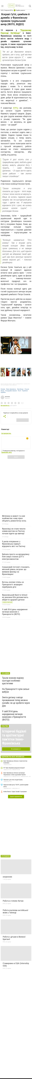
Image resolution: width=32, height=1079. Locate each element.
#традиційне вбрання (11, 391)
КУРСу (15, 108)
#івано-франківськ (11, 389)
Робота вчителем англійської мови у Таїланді (15, 911)
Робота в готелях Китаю (13, 901)
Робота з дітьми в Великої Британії (14, 938)
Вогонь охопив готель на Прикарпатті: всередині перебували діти (13, 584)
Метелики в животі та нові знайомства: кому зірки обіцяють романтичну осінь (14, 518)
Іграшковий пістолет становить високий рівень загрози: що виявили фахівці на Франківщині (16, 570)
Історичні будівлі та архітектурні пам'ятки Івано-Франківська (14, 737)
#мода (2, 391)
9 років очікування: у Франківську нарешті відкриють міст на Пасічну (13, 543)
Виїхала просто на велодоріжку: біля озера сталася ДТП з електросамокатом (16, 556)
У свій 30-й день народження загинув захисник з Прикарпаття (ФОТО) (14, 611)
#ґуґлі (19, 391)
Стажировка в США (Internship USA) (16, 964)
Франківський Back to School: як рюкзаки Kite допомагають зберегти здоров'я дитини (15, 597)
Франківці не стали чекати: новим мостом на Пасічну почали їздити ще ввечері (14, 531)
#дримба (3, 392)
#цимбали (25, 391)
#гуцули (27, 389)
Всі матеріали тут (16, 749)
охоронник (7, 877)
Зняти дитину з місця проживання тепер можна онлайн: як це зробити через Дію (16, 701)
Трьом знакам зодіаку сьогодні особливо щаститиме (13, 680)
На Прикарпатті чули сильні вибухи (15, 690)
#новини (3, 389)
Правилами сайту (6, 452)
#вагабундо (20, 389)
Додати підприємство (16, 796)
